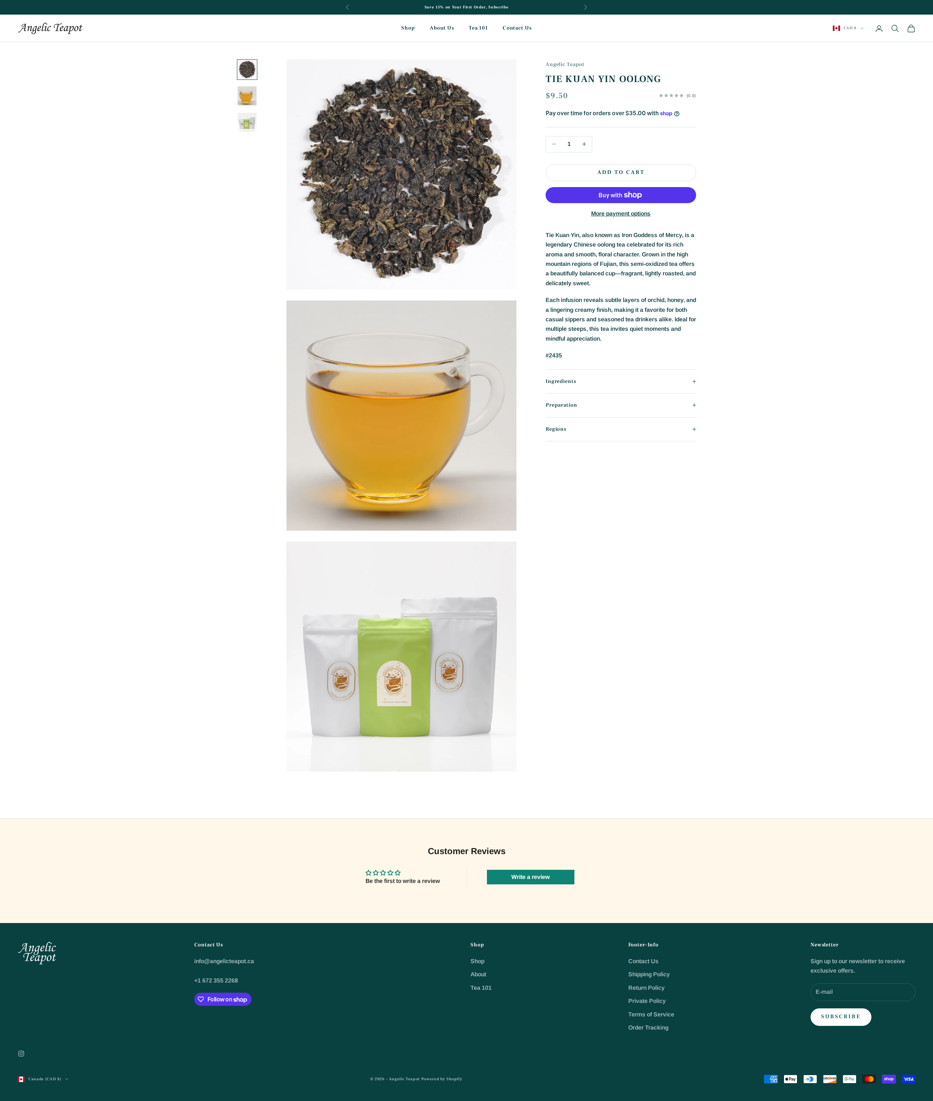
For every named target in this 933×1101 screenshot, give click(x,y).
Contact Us (517, 27)
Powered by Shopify (441, 1079)
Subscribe (841, 1016)
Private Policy (647, 1001)
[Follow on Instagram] (21, 1053)
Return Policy (646, 988)
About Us (442, 27)
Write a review (530, 877)
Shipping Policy (649, 974)
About (478, 974)
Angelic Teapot (565, 64)
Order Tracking (648, 1027)
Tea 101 (478, 27)
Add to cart (621, 172)
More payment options (621, 213)
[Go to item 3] (247, 122)
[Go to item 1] (247, 69)
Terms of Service (651, 1014)
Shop (408, 27)
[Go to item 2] (247, 96)
